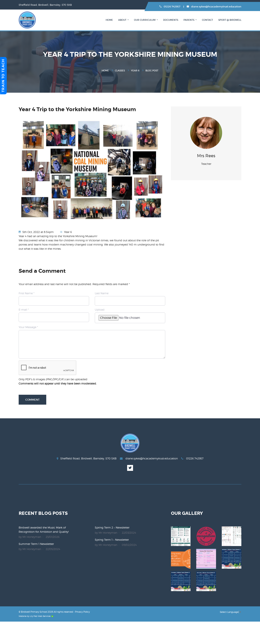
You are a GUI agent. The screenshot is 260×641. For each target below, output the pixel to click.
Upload (99, 309)
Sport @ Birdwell (229, 19)
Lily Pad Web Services (40, 616)
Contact (207, 19)
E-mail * (24, 309)
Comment (32, 399)
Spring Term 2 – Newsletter (112, 527)
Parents (188, 19)
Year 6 (135, 70)
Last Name (101, 293)
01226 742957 (171, 6)
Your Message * (28, 327)
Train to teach (3, 75)
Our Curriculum (145, 19)
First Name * (26, 293)
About (122, 19)
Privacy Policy (82, 611)
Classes (120, 70)
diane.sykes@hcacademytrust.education (216, 6)
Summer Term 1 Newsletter (36, 543)
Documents (170, 19)
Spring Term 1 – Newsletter (112, 539)
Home (109, 19)
